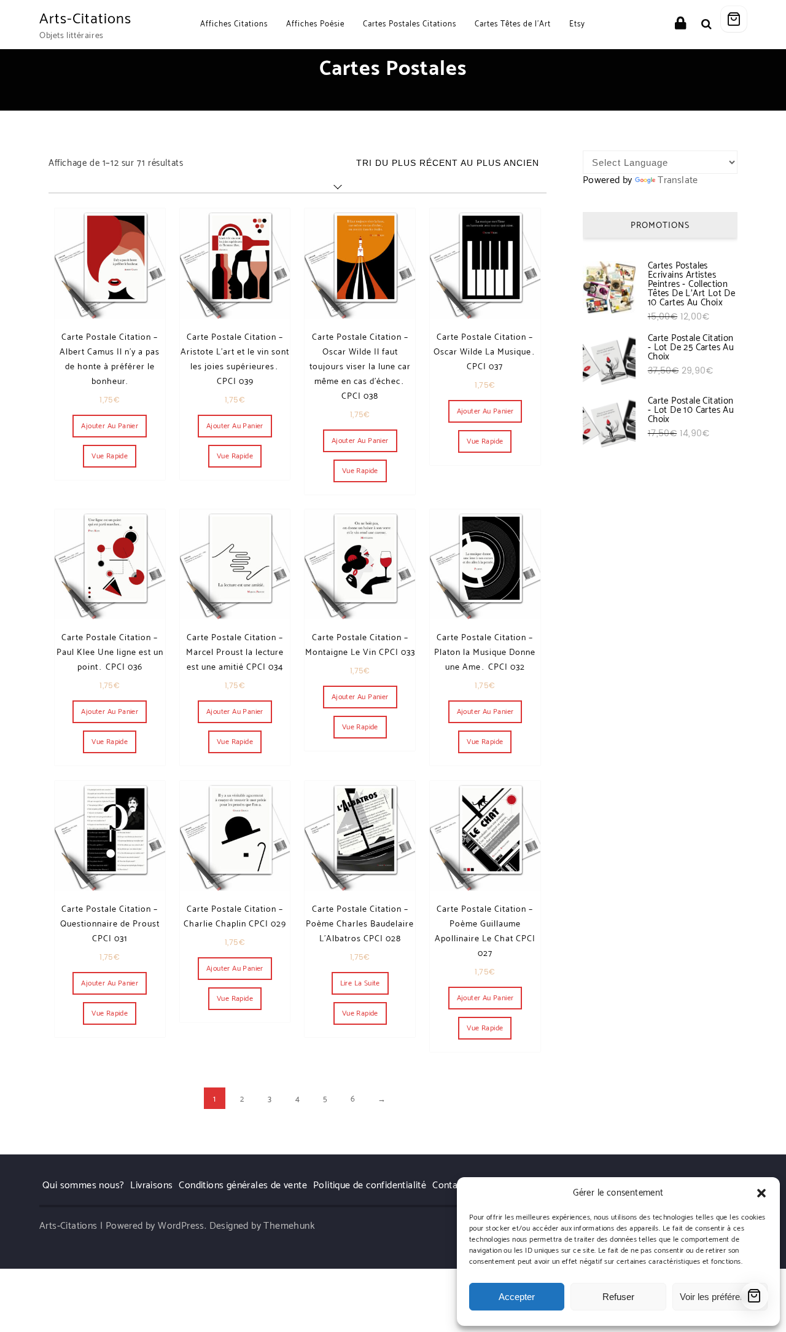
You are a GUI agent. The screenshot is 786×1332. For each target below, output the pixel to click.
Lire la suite (360, 983)
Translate (678, 180)
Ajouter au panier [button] (109, 426)
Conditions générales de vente (243, 1185)
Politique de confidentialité (369, 1185)
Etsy (577, 24)
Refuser (618, 1296)
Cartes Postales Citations (409, 24)
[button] (761, 1193)
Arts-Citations (85, 19)
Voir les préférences (720, 1296)
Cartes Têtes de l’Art (513, 24)
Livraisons (151, 1185)
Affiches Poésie (315, 24)
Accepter (517, 1296)
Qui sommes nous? (83, 1185)
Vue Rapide (109, 456)
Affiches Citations (234, 24)
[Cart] (733, 19)
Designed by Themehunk (262, 1226)
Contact (448, 1185)
